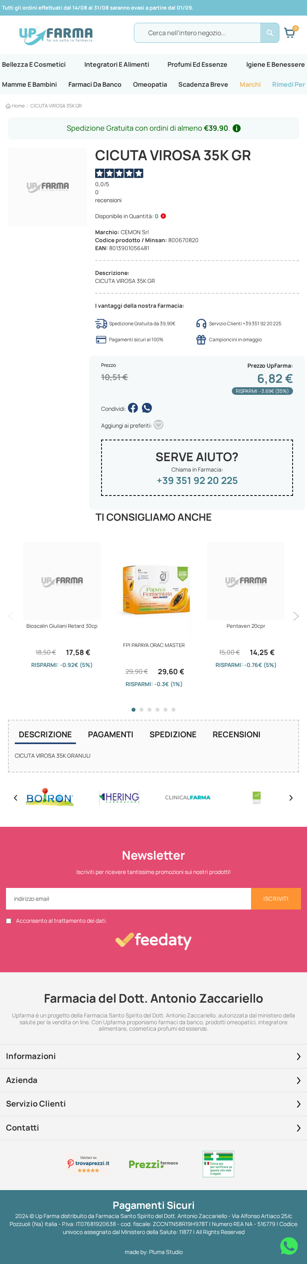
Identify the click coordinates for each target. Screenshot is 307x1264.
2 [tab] (142, 710)
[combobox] (206, 33)
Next (296, 616)
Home (18, 105)
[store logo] (56, 33)
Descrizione (45, 734)
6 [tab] (173, 710)
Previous (11, 616)
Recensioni (237, 734)
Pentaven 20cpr (246, 625)
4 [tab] (157, 710)
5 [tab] (165, 710)
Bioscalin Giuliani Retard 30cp (62, 625)
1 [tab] (134, 710)
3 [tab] (150, 710)
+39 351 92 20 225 (197, 480)
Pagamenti (111, 734)
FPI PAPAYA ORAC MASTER (154, 645)
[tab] (45, 735)
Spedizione (173, 734)
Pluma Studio (166, 1252)
